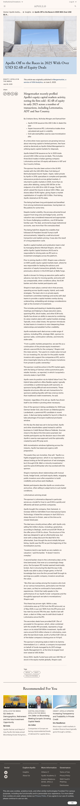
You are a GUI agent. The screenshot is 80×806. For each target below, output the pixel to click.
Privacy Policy (40, 796)
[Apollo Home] (40, 6)
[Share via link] (4, 93)
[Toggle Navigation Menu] (4, 6)
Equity (36, 672)
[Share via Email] (8, 93)
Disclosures (64, 785)
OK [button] (72, 803)
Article (28, 672)
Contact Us (45, 785)
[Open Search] (75, 6)
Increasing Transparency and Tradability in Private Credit (63, 716)
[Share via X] (12, 93)
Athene (44, 772)
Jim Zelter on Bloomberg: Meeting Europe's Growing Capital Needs (39, 718)
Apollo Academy (47, 775)
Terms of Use (65, 772)
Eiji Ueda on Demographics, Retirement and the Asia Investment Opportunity (14, 718)
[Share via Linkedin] (15, 93)
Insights (26, 772)
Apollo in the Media (32, 676)
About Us (26, 775)
